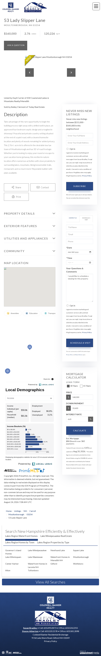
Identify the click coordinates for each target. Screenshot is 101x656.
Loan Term (73, 382)
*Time (69, 258)
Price (69, 392)
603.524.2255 (71, 628)
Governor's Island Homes (13, 552)
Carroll (32, 511)
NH (25, 511)
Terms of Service (79, 354)
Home (9, 511)
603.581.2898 (72, 631)
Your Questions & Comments (74, 270)
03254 (29, 514)
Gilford (53, 563)
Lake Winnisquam (13, 557)
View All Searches (50, 582)
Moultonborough (16, 514)
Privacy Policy (87, 176)
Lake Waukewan (35, 557)
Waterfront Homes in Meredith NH (60, 559)
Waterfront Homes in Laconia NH (37, 565)
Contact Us (73, 218)
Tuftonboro (33, 570)
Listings (17, 511)
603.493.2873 (50, 628)
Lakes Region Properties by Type (53, 542)
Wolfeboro (78, 563)
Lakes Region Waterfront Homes (21, 536)
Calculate (79, 430)
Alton (7, 570)
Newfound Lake (57, 550)
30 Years (74, 386)
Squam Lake (78, 550)
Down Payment (75, 403)
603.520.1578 (51, 631)
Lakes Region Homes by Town (19, 542)
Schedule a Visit (86, 219)
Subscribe (79, 186)
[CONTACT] (15, 45)
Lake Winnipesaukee (37, 550)
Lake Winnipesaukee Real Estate (56, 536)
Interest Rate (74, 414)
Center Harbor (12, 563)
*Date (69, 247)
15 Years (87, 386)
